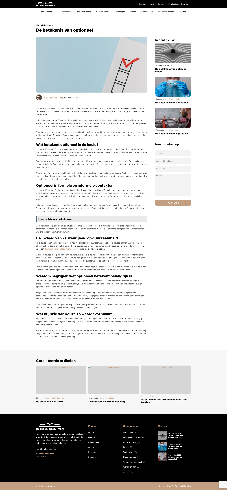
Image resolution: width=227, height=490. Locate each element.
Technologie (120, 12)
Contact (161, 4)
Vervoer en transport (166, 12)
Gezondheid (66, 12)
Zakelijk (133, 12)
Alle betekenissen (48, 12)
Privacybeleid (41, 457)
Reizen (183, 12)
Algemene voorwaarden (45, 454)
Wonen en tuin (147, 12)
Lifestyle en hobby (83, 12)
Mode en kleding (102, 12)
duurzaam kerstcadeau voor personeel (62, 249)
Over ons (142, 4)
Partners (152, 4)
